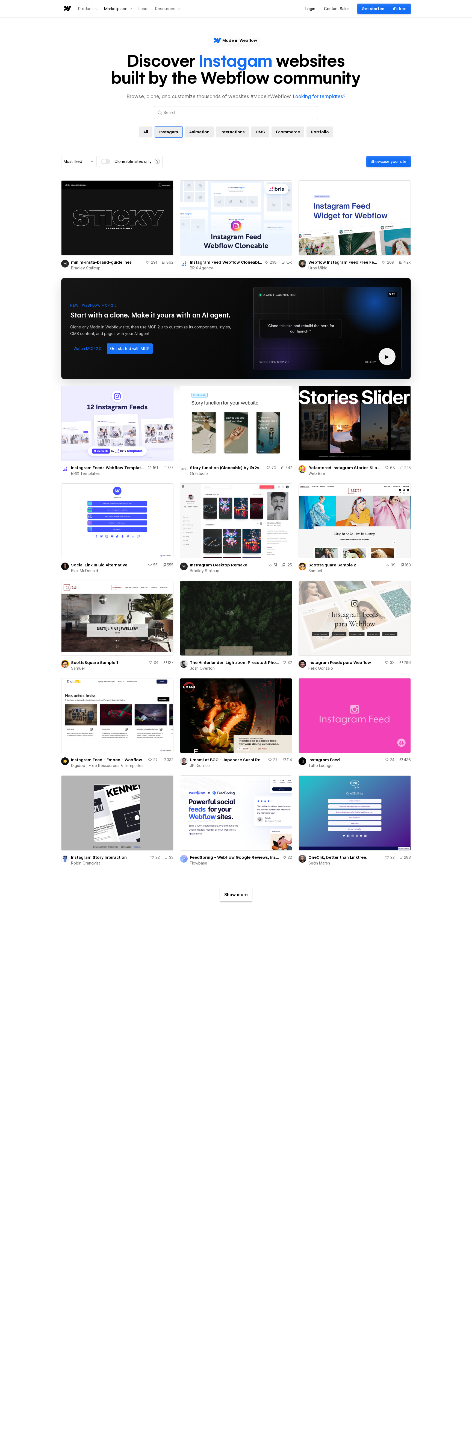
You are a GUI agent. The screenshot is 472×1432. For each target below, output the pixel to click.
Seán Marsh (319, 863)
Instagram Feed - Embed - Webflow (106, 760)
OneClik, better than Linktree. (337, 857)
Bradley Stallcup (86, 268)
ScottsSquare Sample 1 (94, 662)
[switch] (105, 161)
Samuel (315, 571)
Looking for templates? (319, 96)
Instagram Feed (324, 760)
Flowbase (198, 863)
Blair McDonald (84, 571)
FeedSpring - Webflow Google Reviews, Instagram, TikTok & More (235, 857)
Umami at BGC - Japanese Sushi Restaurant (228, 760)
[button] (88, 8)
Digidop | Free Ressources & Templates (107, 765)
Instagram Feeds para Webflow (339, 662)
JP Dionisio (200, 765)
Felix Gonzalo (320, 668)
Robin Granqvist (85, 863)
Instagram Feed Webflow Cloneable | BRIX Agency (226, 262)
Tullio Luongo (320, 765)
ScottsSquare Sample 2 (332, 565)
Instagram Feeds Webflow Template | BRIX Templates (108, 468)
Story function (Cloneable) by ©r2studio (227, 468)
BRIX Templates (85, 473)
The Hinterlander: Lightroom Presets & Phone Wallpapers (235, 662)
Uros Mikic (317, 268)
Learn (143, 9)
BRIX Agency (201, 268)
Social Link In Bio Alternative (99, 565)
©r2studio (199, 473)
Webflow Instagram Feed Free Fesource (343, 262)
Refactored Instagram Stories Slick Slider (345, 468)
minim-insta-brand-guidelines (101, 262)
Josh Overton (202, 668)
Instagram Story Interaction (99, 857)
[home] (67, 9)
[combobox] (79, 161)
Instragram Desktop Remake (218, 565)
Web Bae (316, 473)
